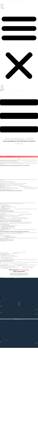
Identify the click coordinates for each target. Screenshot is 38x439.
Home (0, 323)
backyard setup (12, 229)
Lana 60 (1, 286)
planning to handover (9, 256)
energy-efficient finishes (9, 258)
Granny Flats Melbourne (20, 187)
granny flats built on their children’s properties (14, 186)
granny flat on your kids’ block (15, 214)
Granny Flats (2, 4)
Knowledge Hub (1, 293)
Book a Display (2, 8)
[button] (19, 47)
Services (2, 86)
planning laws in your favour (18, 266)
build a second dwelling (21, 188)
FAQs (1, 88)
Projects (1, 330)
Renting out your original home (8, 217)
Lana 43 (8, 222)
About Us (2, 6)
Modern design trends (3, 237)
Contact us (21, 267)
